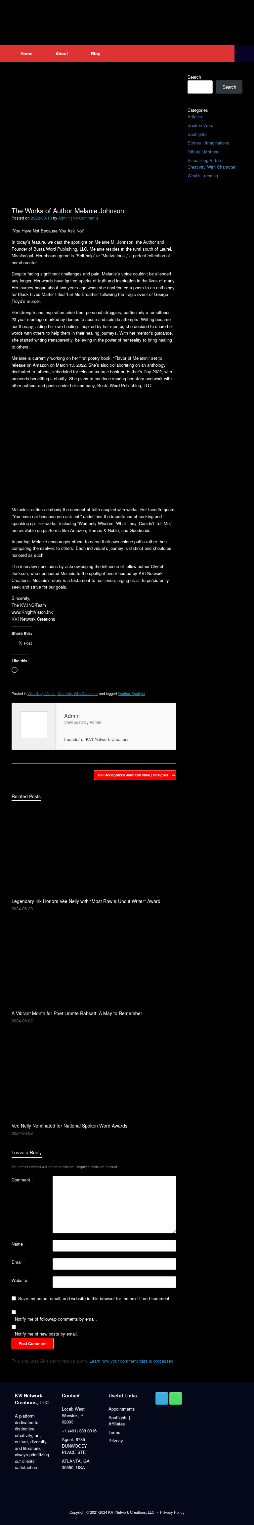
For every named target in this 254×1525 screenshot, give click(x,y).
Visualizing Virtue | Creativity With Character (62, 693)
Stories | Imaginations (208, 143)
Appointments (121, 1409)
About (62, 53)
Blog (96, 53)
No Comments (86, 218)
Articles (195, 116)
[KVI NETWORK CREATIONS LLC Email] (161, 1398)
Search (194, 77)
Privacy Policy (172, 1512)
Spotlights (197, 134)
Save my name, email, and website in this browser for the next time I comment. (94, 1298)
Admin (64, 218)
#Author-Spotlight (131, 693)
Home (26, 53)
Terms (114, 1432)
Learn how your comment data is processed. (132, 1361)
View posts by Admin (82, 722)
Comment (22, 1179)
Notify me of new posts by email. (46, 1334)
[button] (244, 53)
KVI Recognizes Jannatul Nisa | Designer (136, 774)
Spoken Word (200, 125)
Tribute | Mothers (204, 151)
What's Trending (203, 175)
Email (18, 1262)
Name (19, 1244)
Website (19, 1280)
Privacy (115, 1440)
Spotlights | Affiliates (119, 1420)
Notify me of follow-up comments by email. (56, 1319)
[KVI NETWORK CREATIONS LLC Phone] (175, 1398)
